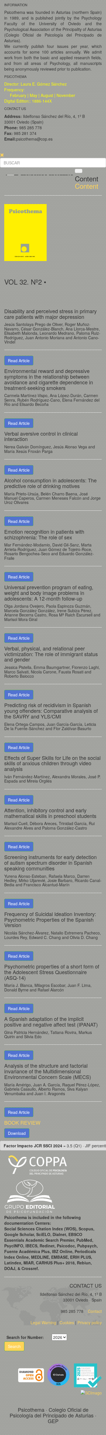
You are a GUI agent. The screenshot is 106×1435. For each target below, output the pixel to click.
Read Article (19, 360)
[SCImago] (91, 1392)
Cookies (67, 1322)
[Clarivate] (59, 1374)
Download (17, 1133)
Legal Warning (43, 1322)
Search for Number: (25, 1337)
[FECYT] (87, 1374)
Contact (94, 1311)
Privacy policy (89, 1322)
